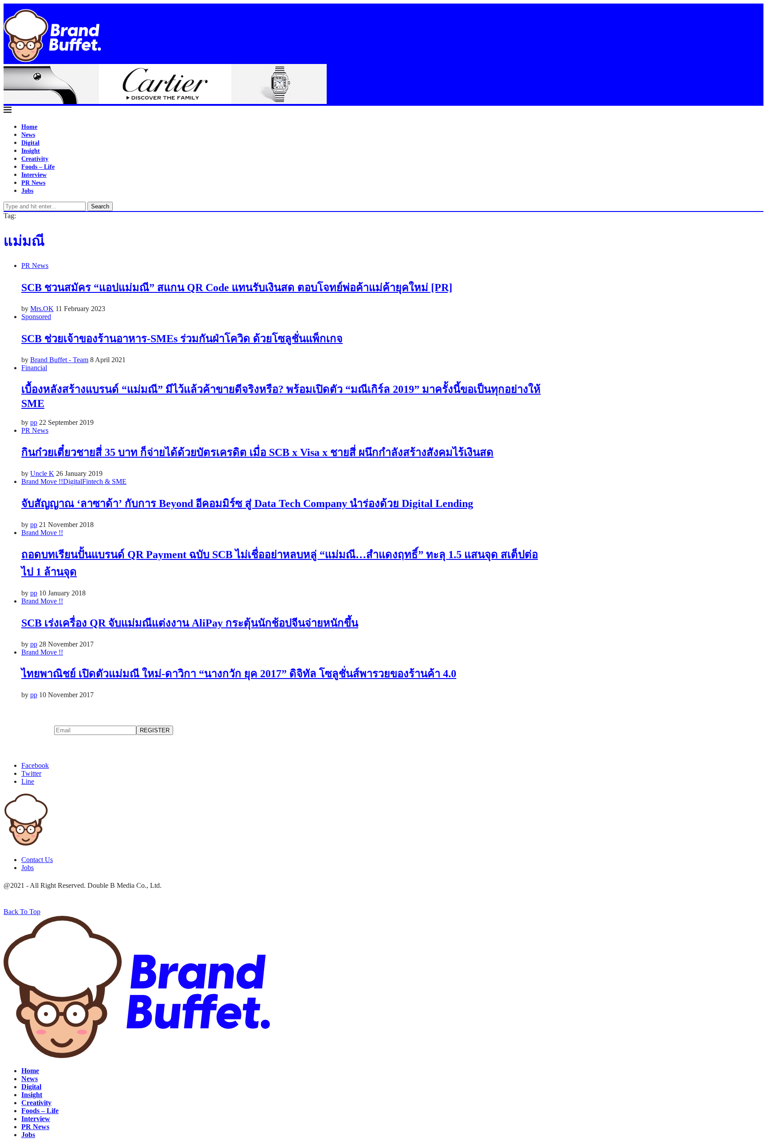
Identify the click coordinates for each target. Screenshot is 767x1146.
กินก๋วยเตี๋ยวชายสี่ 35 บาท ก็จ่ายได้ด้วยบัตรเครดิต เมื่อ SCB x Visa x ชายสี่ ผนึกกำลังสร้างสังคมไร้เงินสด (257, 452)
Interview (34, 175)
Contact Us (37, 859)
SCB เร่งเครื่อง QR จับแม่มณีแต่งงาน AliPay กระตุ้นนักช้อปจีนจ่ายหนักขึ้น (189, 623)
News (28, 135)
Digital (30, 143)
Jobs (27, 191)
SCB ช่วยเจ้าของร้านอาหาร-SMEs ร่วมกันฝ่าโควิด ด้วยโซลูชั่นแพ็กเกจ (182, 338)
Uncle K (42, 473)
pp (33, 422)
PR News (33, 183)
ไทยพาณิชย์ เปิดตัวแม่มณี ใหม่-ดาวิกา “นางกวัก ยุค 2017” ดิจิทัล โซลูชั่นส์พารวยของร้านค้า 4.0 (238, 673)
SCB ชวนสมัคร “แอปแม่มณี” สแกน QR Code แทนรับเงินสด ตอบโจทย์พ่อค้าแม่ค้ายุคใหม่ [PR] (236, 287)
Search (100, 206)
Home (29, 127)
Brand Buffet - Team (59, 359)
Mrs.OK (42, 308)
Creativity (34, 159)
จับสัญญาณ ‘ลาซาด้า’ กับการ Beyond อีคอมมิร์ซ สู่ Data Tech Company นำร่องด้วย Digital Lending (247, 503)
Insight (30, 151)
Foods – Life (38, 167)
